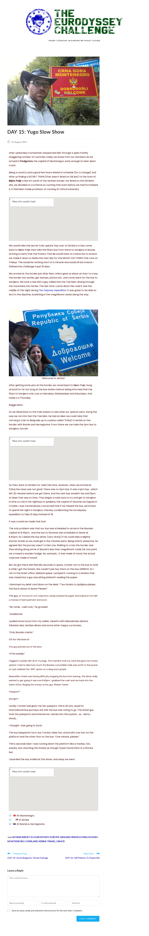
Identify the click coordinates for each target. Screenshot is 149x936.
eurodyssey (41, 837)
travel (51, 841)
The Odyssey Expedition (52, 290)
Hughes (93, 837)
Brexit (26, 837)
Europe (54, 837)
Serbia (42, 841)
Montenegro (16, 841)
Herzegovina (79, 837)
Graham (65, 837)
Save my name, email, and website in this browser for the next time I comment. (47, 910)
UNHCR (60, 841)
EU (32, 837)
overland (31, 841)
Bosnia (17, 837)
